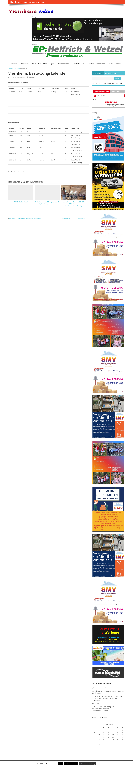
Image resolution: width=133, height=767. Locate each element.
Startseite (13, 64)
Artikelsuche (98, 73)
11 (99, 735)
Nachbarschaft (63, 64)
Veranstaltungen (111, 73)
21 (113, 737)
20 (108, 737)
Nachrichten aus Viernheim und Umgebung (27, 2)
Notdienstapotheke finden (101, 91)
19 (103, 737)
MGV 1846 (95, 703)
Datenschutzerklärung (88, 764)
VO (11, 77)
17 (94, 737)
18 (99, 737)
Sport (52, 64)
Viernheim (25, 64)
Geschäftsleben (78, 64)
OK (60, 764)
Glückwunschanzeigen (96, 64)
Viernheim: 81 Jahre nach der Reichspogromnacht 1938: (25, 218)
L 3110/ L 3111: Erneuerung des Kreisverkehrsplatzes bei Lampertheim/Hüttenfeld (103, 709)
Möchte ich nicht (71, 764)
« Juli (99, 744)
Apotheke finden (115, 91)
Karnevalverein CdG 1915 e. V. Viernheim (73, 218)
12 (103, 735)
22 (117, 737)
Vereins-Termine (115, 64)
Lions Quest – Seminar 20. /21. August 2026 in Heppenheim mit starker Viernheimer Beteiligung (73, 204)
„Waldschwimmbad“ (21, 202)
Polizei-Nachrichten (39, 64)
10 (94, 735)
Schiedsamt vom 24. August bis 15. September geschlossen (47, 203)
